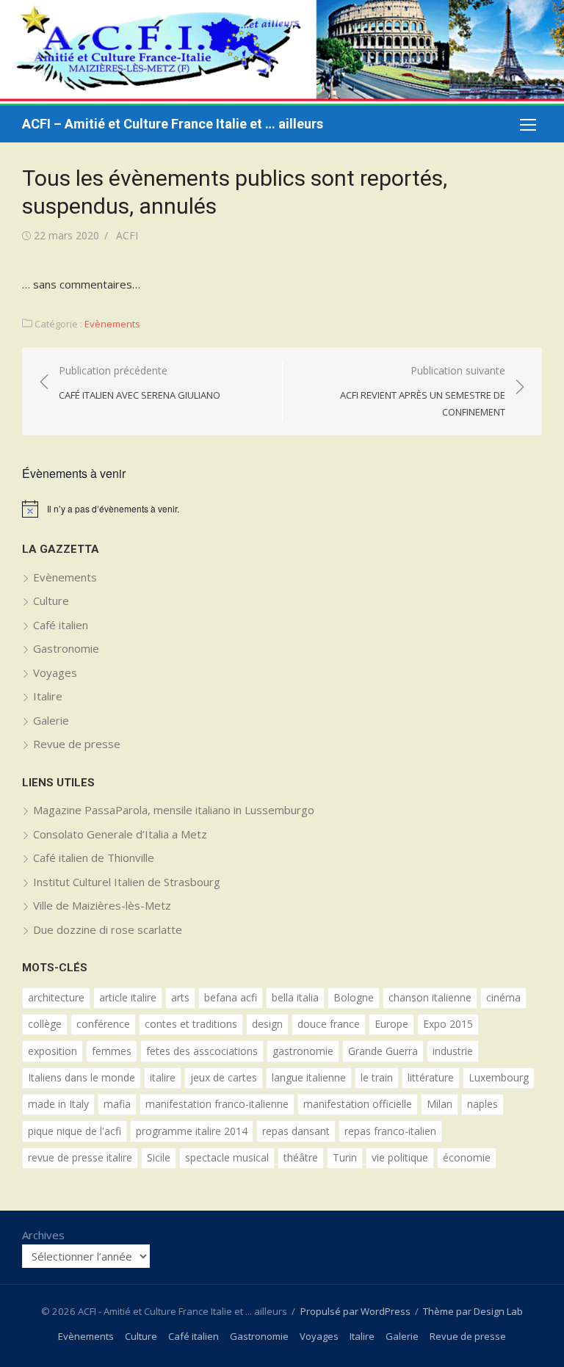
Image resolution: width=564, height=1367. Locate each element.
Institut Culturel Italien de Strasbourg (126, 881)
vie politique (400, 1157)
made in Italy (58, 1104)
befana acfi (230, 997)
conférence (103, 1024)
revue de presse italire (80, 1157)
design (267, 1024)
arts (180, 997)
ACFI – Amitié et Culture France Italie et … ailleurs (172, 123)
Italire (47, 696)
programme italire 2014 (191, 1131)
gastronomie (302, 1051)
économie (467, 1157)
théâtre (300, 1157)
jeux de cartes (223, 1077)
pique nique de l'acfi (74, 1131)
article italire (127, 997)
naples (482, 1104)
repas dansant (296, 1131)
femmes (111, 1051)
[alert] (282, 509)
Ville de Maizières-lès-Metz (102, 905)
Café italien (60, 624)
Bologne (353, 997)
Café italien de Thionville (93, 857)
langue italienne (309, 1077)
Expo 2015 (448, 1024)
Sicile (158, 1157)
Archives (43, 1235)
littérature (431, 1077)
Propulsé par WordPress (355, 1311)
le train (377, 1077)
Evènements (112, 323)
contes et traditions (191, 1024)
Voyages (55, 672)
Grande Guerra (383, 1051)
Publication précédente (139, 382)
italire (163, 1077)
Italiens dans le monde (81, 1077)
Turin (345, 1157)
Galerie (51, 720)
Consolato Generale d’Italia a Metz (120, 834)
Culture (51, 600)
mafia (117, 1104)
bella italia (295, 997)
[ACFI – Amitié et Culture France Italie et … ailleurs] (282, 53)
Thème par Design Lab (473, 1311)
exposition (52, 1051)
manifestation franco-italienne (217, 1104)
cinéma (503, 997)
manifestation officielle (357, 1104)
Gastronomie (66, 648)
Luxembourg (499, 1077)
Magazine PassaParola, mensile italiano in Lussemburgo (173, 809)
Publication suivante (422, 390)
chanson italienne (429, 997)
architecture (56, 997)
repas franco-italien (390, 1131)
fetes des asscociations (202, 1051)
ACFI (127, 235)
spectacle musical (227, 1157)
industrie (453, 1051)
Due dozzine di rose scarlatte (107, 929)
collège (45, 1024)
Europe (391, 1024)
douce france (328, 1024)
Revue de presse (76, 743)
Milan (439, 1104)
